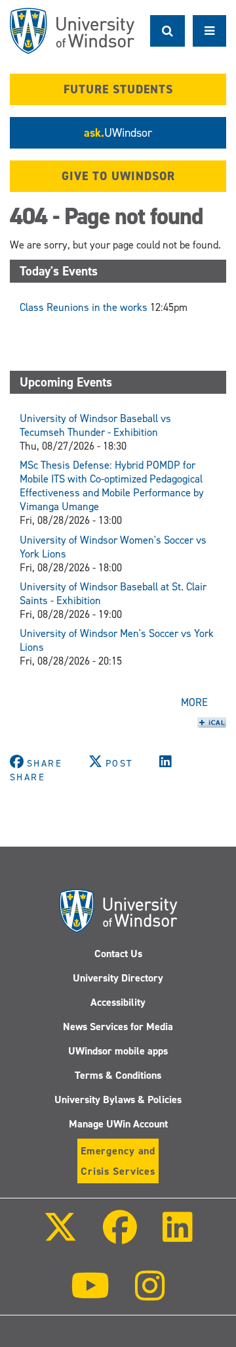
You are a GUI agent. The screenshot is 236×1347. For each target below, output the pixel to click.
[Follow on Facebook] (120, 1236)
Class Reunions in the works (84, 307)
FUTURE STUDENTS (118, 89)
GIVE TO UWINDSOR (118, 176)
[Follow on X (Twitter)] (59, 1236)
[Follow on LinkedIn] (178, 1236)
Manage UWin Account (118, 1124)
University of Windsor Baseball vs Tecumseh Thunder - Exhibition (95, 425)
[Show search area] (167, 31)
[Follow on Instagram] (150, 1295)
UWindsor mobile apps (118, 1051)
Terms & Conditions (118, 1075)
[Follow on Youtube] (90, 1295)
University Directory (118, 978)
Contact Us (118, 953)
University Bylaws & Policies (118, 1099)
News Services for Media (118, 1026)
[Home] (72, 31)
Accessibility (118, 1002)
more (194, 702)
